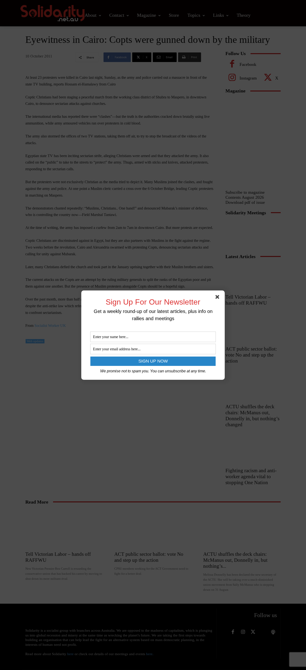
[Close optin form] (218, 298)
